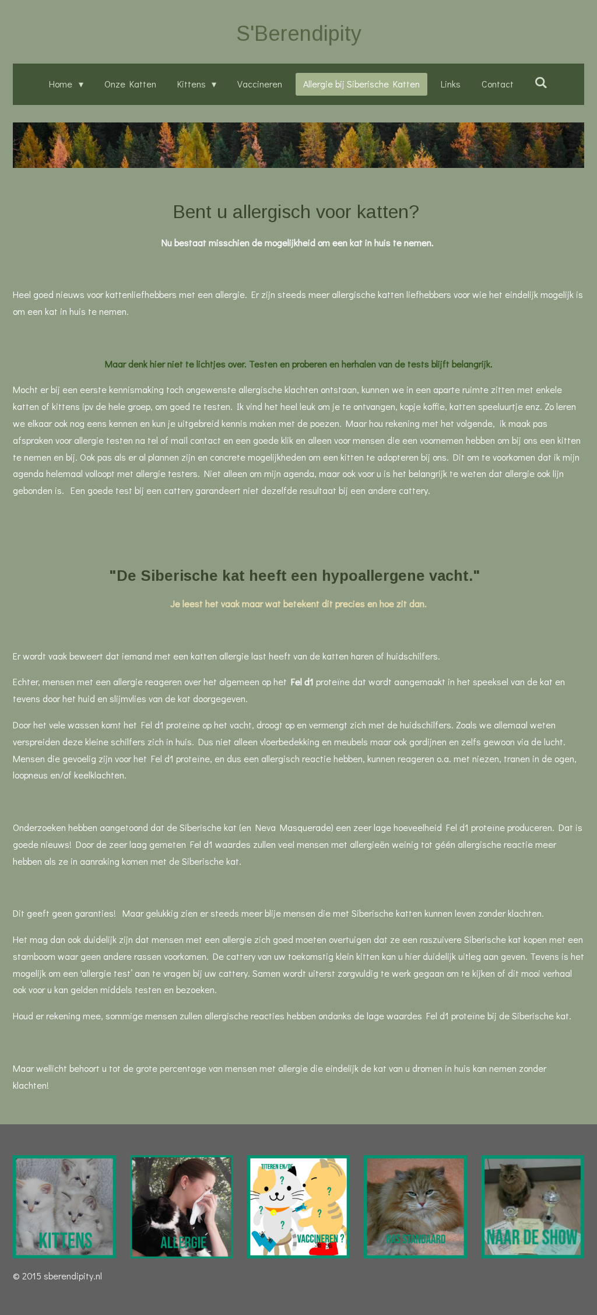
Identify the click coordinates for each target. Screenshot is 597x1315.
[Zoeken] (541, 82)
